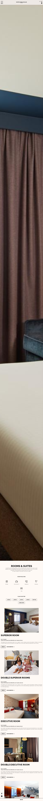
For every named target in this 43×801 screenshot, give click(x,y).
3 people (15, 599)
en (41, 1)
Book (21, 799)
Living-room (21, 602)
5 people (28, 599)
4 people (21, 599)
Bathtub (34, 599)
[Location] (41, 3)
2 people (8, 599)
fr (39, 1)
